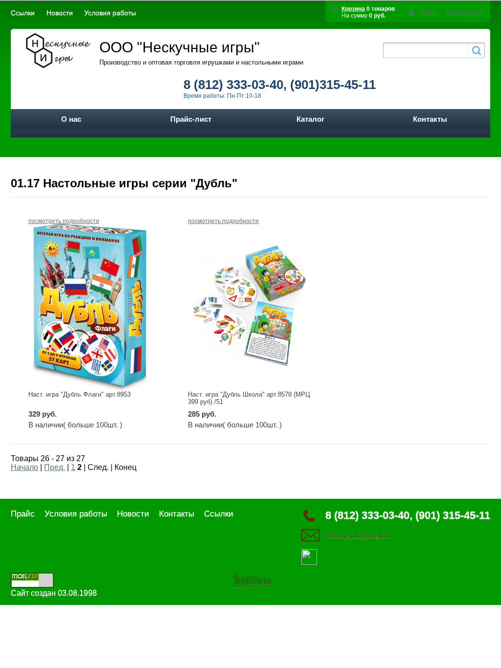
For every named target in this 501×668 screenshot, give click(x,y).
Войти (429, 12)
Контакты (430, 119)
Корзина (353, 8)
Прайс (23, 513)
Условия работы (110, 13)
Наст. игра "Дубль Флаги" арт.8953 (79, 394)
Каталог (310, 119)
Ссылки (23, 13)
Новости (59, 13)
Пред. (54, 467)
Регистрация (464, 12)
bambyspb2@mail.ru (358, 535)
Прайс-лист (190, 119)
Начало (24, 467)
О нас (71, 119)
